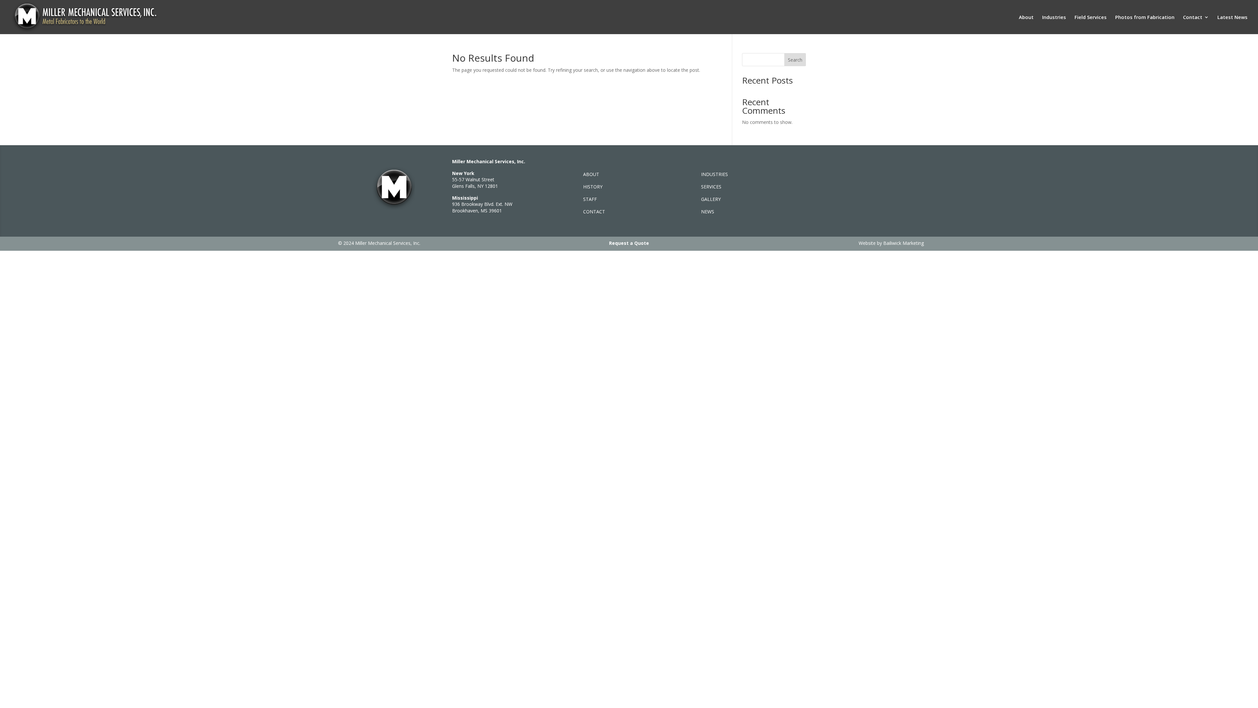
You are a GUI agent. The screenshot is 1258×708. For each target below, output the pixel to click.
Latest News (1232, 17)
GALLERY (711, 199)
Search (795, 60)
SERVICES (711, 187)
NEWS (707, 211)
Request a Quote (629, 243)
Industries (1054, 17)
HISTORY (592, 187)
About (1026, 17)
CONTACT (594, 211)
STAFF (590, 199)
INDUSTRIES (714, 174)
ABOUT (591, 174)
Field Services (1091, 17)
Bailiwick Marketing (903, 243)
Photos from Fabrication (1144, 17)
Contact (1192, 17)
